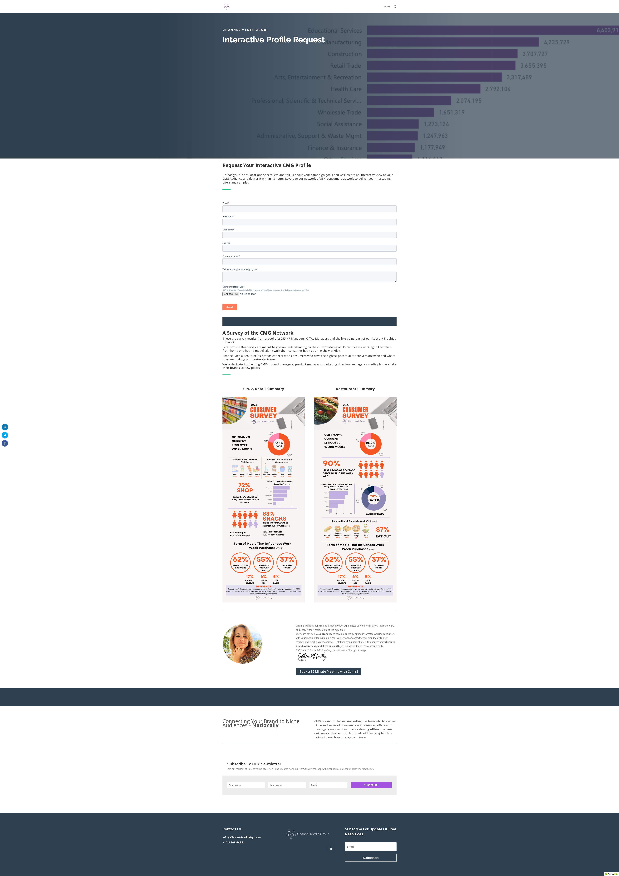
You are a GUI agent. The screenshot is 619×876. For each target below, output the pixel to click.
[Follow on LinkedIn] (330, 848)
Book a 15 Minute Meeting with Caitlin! (329, 671)
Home (386, 6)
